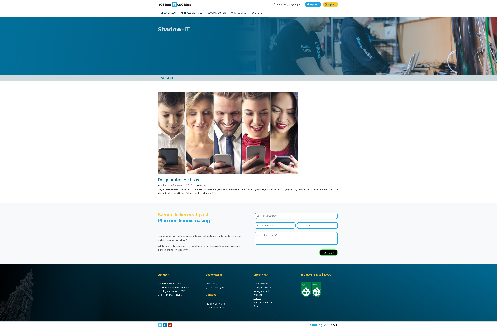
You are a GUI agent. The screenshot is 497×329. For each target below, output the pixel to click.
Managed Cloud (261, 291)
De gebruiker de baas (178, 179)
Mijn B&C (314, 4)
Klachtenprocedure (263, 302)
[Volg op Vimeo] (160, 325)
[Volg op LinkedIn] (165, 325)
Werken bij (258, 295)
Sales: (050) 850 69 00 (289, 4)
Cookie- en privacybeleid (170, 295)
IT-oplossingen (261, 284)
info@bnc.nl (218, 307)
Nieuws (202, 185)
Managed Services (262, 287)
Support (332, 4)
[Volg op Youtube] (170, 325)
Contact (257, 298)
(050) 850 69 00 (217, 304)
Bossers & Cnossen (173, 185)
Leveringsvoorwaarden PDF (171, 291)
